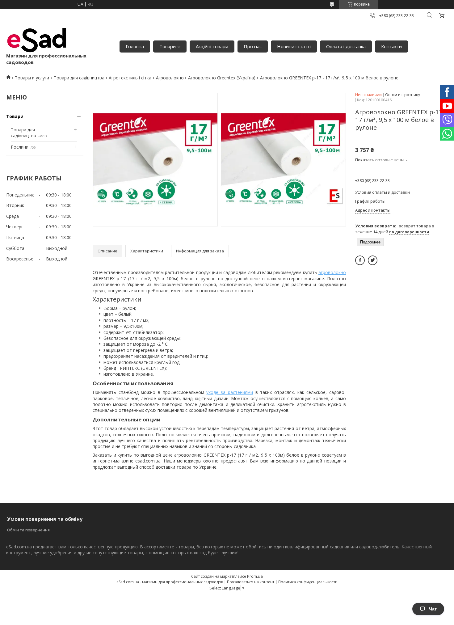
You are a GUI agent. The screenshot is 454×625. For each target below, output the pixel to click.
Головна (135, 46)
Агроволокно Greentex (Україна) (221, 78)
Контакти (391, 46)
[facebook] (360, 260)
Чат (433, 608)
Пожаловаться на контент (250, 582)
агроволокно (332, 272)
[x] (372, 260)
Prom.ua (255, 576)
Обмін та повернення (28, 530)
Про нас (253, 46)
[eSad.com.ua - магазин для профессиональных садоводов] (37, 40)
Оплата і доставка (346, 46)
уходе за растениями (229, 392)
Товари (167, 46)
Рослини (19, 147)
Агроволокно (170, 78)
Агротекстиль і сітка (130, 78)
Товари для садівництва (79, 78)
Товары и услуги (32, 78)
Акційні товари (212, 46)
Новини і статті (294, 46)
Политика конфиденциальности (308, 582)
